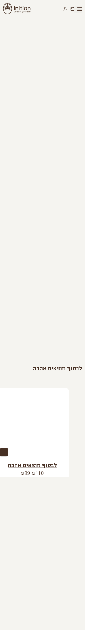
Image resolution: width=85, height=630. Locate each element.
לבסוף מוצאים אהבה (32, 465)
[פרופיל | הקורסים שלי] (66, 9)
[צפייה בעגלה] (71, 9)
